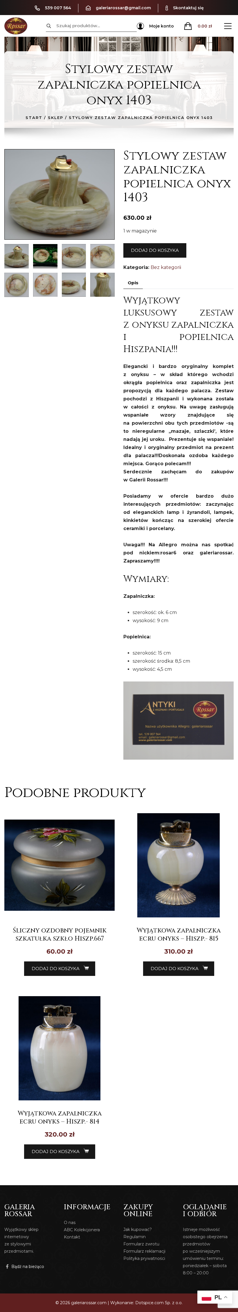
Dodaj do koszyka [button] (56, 968)
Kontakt (72, 1237)
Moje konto (161, 26)
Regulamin (134, 1236)
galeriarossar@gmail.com (123, 7)
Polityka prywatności (144, 1258)
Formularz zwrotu (141, 1244)
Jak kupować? (137, 1229)
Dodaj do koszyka (155, 250)
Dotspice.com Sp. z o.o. (159, 1302)
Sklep (55, 117)
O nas (69, 1222)
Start (34, 117)
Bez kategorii (166, 267)
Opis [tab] (133, 282)
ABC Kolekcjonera (82, 1229)
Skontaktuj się (188, 7)
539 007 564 (58, 7)
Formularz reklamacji (144, 1251)
